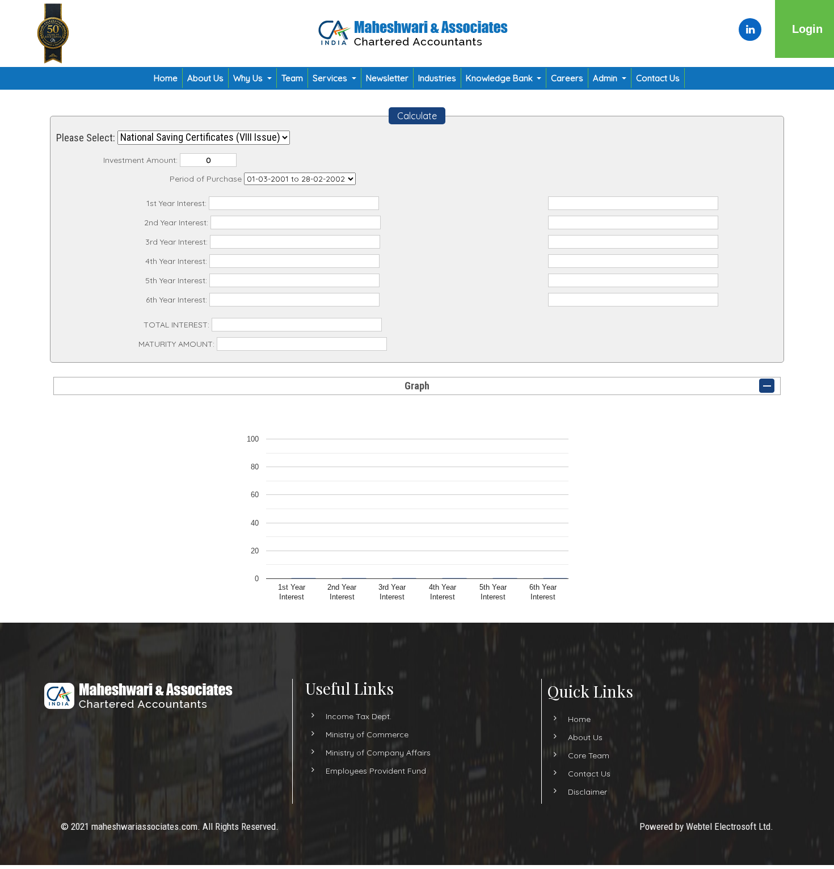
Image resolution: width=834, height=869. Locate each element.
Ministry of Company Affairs (378, 752)
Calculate (417, 115)
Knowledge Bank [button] (500, 78)
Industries (437, 78)
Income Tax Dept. (358, 716)
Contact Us (658, 78)
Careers (567, 78)
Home (166, 78)
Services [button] (331, 78)
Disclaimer (587, 791)
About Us (205, 78)
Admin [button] (606, 78)
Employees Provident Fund (376, 770)
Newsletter (387, 78)
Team (292, 78)
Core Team (588, 755)
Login (807, 29)
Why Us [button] (249, 78)
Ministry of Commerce (367, 734)
